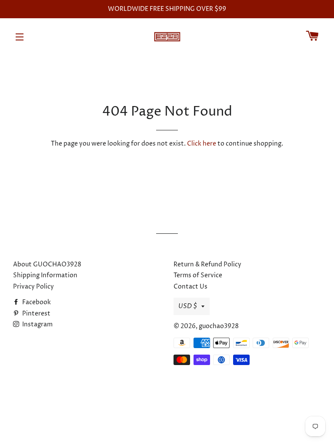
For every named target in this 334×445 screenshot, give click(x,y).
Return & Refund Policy (207, 264)
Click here (201, 143)
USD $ (187, 306)
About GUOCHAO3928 (47, 264)
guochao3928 (219, 326)
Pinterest (35, 313)
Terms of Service (198, 275)
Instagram (37, 324)
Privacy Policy (33, 286)
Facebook (36, 302)
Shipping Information (45, 275)
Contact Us (190, 286)
